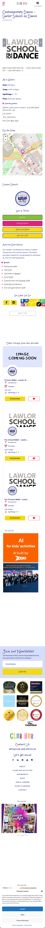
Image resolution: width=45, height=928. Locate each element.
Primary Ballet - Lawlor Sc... (16, 380)
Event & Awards (22, 786)
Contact (22, 790)
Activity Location (11, 103)
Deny (22, 915)
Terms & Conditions (17, 925)
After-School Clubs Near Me (13, 68)
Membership (22, 774)
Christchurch (7, 20)
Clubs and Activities (22, 770)
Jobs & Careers (22, 782)
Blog (22, 778)
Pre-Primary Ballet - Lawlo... (16, 499)
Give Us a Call (22, 236)
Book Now (22, 217)
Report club (22, 313)
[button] (42, 891)
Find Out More (15, 399)
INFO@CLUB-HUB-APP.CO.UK (22, 749)
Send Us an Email (22, 229)
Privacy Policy (28, 925)
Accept (22, 909)
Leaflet (33, 174)
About (22, 766)
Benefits (7, 263)
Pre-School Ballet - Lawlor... (16, 440)
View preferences (22, 920)
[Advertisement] (22, 615)
